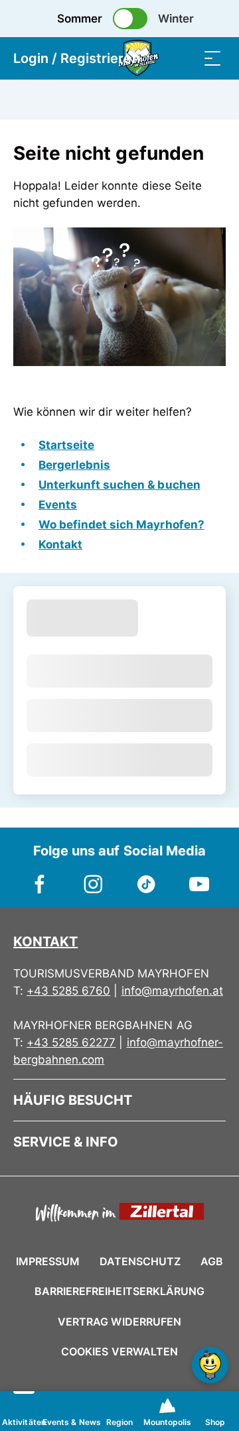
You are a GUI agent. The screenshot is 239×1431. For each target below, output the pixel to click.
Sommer (79, 18)
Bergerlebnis (74, 464)
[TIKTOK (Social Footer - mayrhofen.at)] (146, 878)
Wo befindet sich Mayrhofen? (121, 524)
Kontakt (60, 544)
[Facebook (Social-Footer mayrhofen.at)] (40, 878)
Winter (176, 18)
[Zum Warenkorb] (159, 58)
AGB (211, 1261)
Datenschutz (140, 1261)
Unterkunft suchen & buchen (119, 484)
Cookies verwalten (119, 1349)
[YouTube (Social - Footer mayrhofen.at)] (199, 878)
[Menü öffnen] (212, 58)
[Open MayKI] (210, 1365)
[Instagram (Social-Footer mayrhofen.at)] (93, 878)
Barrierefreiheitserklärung (119, 1291)
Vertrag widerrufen (119, 1321)
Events (58, 504)
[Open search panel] (186, 58)
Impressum (48, 1261)
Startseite (66, 445)
